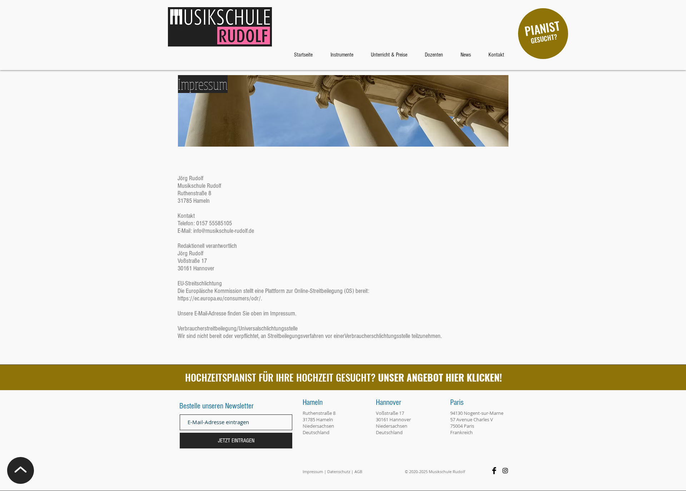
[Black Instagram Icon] (505, 470)
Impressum (313, 471)
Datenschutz (338, 471)
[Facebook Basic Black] (494, 470)
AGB (358, 471)
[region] (543, 33)
